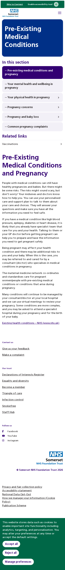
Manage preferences (18, 561)
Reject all (10, 552)
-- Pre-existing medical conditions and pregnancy (29, 72)
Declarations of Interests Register (23, 374)
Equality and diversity (15, 380)
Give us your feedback (16, 348)
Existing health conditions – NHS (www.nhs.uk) (30, 323)
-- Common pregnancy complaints (26, 126)
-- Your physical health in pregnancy (27, 97)
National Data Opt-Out (16, 494)
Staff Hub (8, 412)
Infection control (13, 399)
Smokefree (9, 405)
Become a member (13, 387)
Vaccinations (10, 144)
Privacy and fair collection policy (22, 486)
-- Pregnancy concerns (19, 107)
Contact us (7, 342)
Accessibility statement (17, 490)
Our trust (7, 368)
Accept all (11, 544)
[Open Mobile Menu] (59, 13)
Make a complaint (13, 354)
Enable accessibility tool (40, 4)
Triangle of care (12, 393)
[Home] (10, 13)
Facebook (12, 431)
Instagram (12, 440)
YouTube (12, 435)
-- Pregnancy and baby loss (22, 116)
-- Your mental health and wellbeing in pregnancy (29, 85)
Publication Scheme (14, 505)
